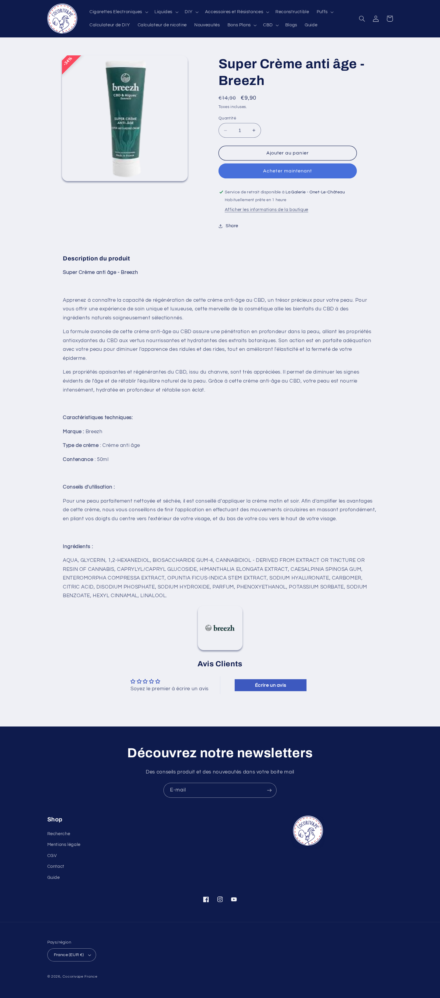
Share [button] (232, 226)
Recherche (58, 834)
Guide (53, 877)
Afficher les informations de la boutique (266, 209)
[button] (118, 12)
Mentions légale (64, 844)
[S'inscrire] (269, 790)
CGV (52, 855)
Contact (55, 866)
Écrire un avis (270, 685)
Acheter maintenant (287, 171)
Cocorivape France (80, 976)
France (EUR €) (69, 955)
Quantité (227, 118)
